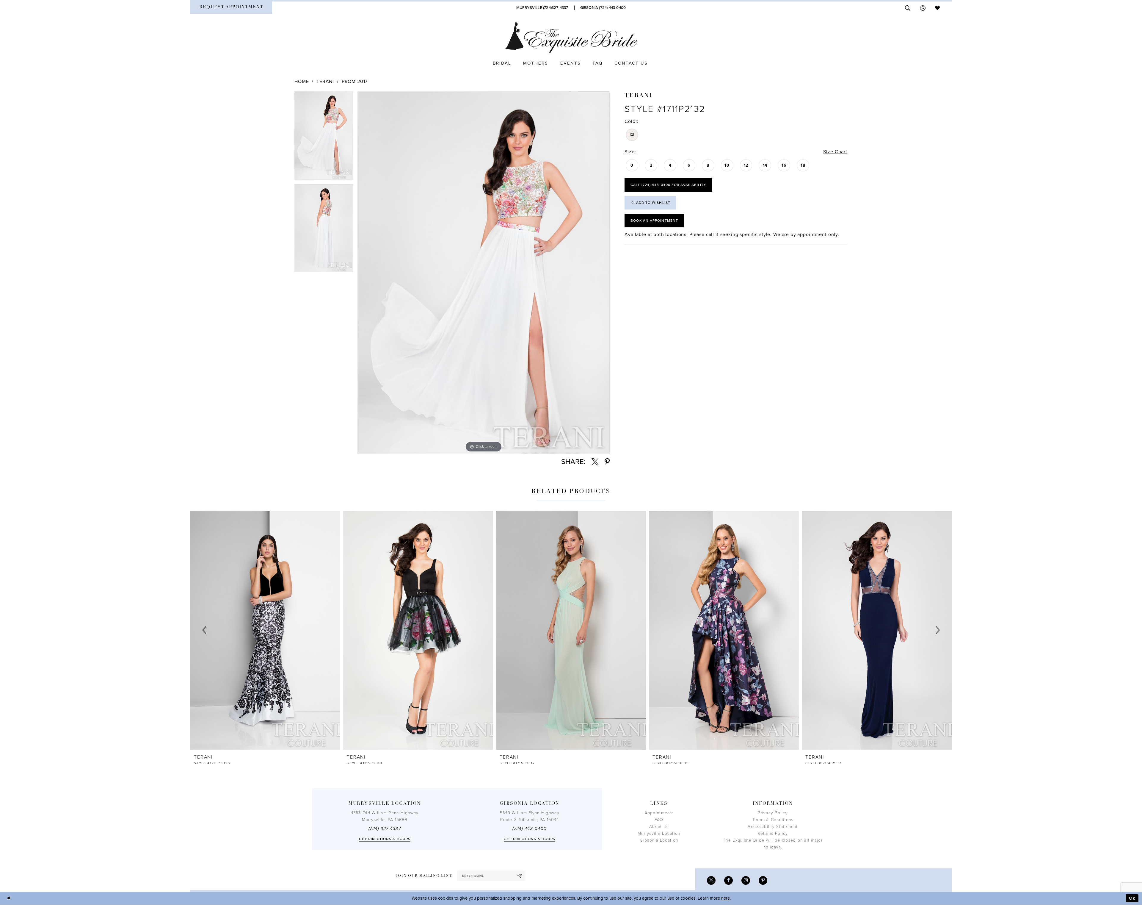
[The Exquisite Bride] (571, 37)
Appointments (659, 812)
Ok (1132, 898)
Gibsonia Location (659, 840)
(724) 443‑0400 (529, 828)
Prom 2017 (355, 82)
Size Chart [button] (835, 152)
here (725, 898)
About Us (659, 826)
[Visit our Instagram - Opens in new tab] (745, 880)
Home (301, 82)
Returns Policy (773, 833)
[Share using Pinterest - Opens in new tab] (607, 462)
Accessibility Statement (773, 826)
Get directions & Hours (384, 839)
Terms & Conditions (772, 819)
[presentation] (265, 630)
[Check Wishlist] (937, 7)
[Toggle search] (907, 7)
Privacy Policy (773, 812)
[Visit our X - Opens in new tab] (711, 880)
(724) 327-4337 (384, 828)
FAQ (659, 819)
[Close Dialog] (9, 898)
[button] (922, 7)
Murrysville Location (659, 833)
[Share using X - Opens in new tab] (595, 462)
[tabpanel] (323, 137)
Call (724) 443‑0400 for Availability (668, 185)
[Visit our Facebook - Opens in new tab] (728, 880)
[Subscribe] (519, 875)
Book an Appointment (654, 220)
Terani (325, 82)
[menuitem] (231, 7)
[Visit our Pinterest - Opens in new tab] (763, 880)
